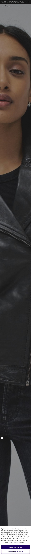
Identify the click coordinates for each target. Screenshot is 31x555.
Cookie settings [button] (19, 542)
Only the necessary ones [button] (15, 552)
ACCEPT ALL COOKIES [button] (15, 547)
